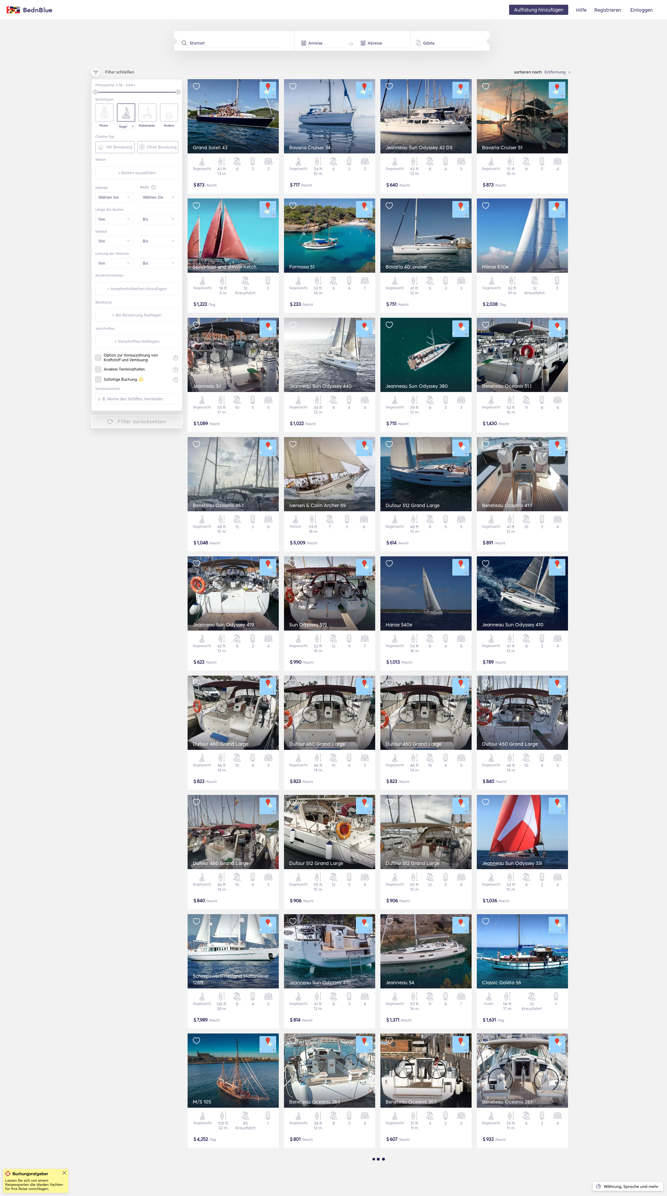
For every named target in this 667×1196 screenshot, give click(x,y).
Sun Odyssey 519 (308, 624)
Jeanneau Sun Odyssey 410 (513, 624)
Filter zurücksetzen (142, 421)
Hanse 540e (399, 624)
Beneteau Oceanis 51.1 (507, 386)
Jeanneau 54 (207, 386)
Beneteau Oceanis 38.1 (314, 1102)
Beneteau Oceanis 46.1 (218, 505)
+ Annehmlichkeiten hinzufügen (137, 288)
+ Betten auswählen (137, 172)
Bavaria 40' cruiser (407, 267)
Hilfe (581, 10)
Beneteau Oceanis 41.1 (507, 505)
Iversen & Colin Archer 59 (317, 505)
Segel (123, 126)
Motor (104, 125)
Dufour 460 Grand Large (221, 744)
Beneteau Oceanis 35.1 (507, 1102)
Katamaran (147, 125)
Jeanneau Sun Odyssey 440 (320, 386)
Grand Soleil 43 (210, 147)
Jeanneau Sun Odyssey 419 (223, 624)
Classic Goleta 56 (501, 982)
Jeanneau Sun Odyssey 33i (512, 863)
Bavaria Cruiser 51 (502, 147)
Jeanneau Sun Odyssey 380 (417, 386)
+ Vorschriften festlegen (136, 341)
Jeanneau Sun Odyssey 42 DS (419, 147)
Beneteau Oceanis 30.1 (411, 1102)
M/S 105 (202, 1102)
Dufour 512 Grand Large (413, 505)
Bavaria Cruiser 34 (310, 147)
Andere (169, 125)
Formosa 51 (301, 267)
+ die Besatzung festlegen (137, 314)
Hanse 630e (495, 267)
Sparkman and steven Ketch (224, 267)
